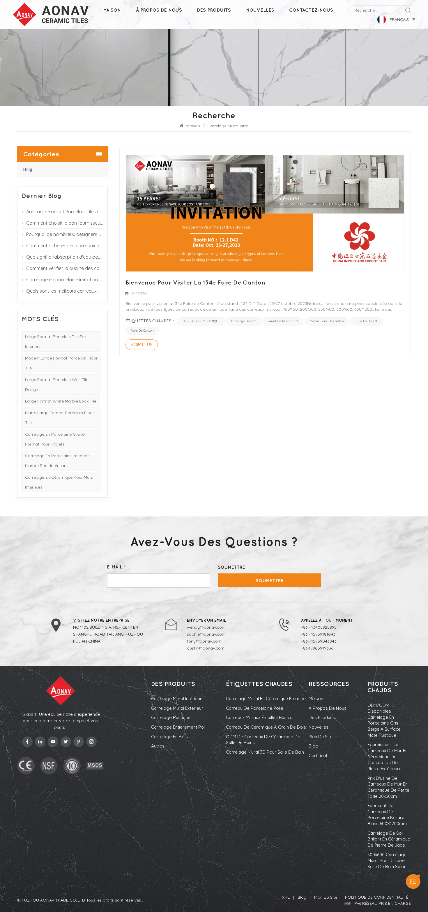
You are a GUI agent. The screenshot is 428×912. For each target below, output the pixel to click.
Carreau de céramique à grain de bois (266, 727)
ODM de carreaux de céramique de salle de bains (263, 739)
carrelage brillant (244, 321)
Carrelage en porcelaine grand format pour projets (55, 439)
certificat (318, 755)
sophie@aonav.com (206, 634)
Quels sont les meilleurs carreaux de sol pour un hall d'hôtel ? (64, 291)
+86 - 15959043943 (319, 641)
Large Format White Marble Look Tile (60, 401)
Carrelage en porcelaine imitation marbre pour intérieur (57, 460)
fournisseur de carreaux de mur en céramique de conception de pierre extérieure (387, 756)
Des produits (214, 9)
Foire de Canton (142, 330)
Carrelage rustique (170, 717)
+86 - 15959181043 (318, 634)
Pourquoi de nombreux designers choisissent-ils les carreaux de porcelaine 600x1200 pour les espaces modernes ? (64, 234)
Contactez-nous (311, 9)
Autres (158, 746)
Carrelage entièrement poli (178, 727)
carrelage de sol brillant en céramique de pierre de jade (388, 839)
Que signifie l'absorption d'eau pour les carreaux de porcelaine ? (64, 257)
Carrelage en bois (169, 736)
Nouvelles (260, 9)
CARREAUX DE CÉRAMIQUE (201, 321)
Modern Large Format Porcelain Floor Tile (61, 363)
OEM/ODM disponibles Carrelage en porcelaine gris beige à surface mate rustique (384, 720)
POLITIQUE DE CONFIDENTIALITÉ (376, 897)
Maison (316, 698)
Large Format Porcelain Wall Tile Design (56, 384)
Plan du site (321, 736)
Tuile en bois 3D (366, 321)
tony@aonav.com (204, 641)
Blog (27, 169)
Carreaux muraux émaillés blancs (259, 717)
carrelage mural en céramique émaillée (266, 698)
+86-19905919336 (317, 648)
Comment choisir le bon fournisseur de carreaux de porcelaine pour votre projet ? (64, 223)
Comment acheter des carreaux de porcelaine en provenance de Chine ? (64, 245)
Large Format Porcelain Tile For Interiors (55, 341)
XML (286, 897)
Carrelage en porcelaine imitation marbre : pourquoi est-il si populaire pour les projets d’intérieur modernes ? (64, 279)
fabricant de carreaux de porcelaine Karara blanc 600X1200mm (387, 814)
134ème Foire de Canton (326, 321)
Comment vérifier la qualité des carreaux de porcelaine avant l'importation (64, 268)
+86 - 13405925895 (319, 627)
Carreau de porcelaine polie (254, 708)
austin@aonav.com (205, 648)
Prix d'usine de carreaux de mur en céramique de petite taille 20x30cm (388, 787)
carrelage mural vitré (283, 321)
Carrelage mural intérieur (176, 698)
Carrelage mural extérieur (177, 708)
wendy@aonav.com (206, 627)
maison (112, 9)
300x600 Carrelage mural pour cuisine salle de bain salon (386, 860)
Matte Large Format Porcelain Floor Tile (59, 417)
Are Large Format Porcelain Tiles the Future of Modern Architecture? (64, 211)
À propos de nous (159, 9)
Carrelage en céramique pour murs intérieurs (59, 482)
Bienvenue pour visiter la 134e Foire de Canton (195, 282)
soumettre (270, 580)
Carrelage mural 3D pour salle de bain (265, 752)
